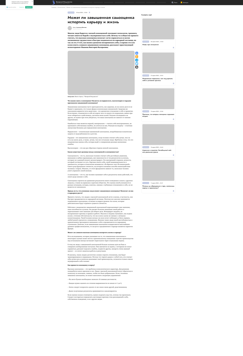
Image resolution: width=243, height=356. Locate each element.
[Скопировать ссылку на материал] (136, 67)
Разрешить (29, 7)
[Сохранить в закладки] (89, 12)
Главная (54, 7)
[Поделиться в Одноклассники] (136, 56)
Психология (61, 7)
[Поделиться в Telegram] (136, 60)
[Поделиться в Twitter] (136, 63)
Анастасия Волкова (81, 27)
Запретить (21, 7)
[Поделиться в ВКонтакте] (136, 53)
